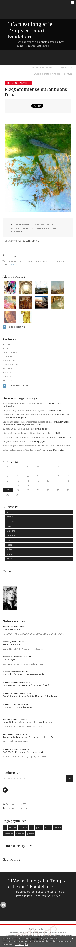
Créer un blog (33, 929)
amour (48, 827)
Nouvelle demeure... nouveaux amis (23, 674)
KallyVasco (55, 410)
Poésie (9, 544)
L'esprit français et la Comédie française (23, 410)
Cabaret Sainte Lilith (61, 437)
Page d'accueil (66, 67)
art (5, 827)
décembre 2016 (10, 352)
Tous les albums (16, 326)
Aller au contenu (10, 2)
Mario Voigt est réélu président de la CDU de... (26, 446)
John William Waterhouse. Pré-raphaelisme (28, 722)
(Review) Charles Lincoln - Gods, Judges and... (26, 433)
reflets (47, 228)
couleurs (23, 827)
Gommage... (9, 659)
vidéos (9, 558)
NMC (57, 433)
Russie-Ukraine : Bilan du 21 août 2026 (22, 403)
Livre (9, 526)
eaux (54, 228)
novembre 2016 (10, 356)
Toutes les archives (18, 385)
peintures (11, 535)
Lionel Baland (62, 446)
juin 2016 (7, 372)
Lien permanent (22, 224)
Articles (10, 516)
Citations (11, 521)
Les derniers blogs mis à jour (19, 932)
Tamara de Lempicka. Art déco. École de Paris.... (31, 737)
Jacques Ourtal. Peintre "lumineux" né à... (27, 685)
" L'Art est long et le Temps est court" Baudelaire (30, 30)
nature (57, 827)
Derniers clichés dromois (17, 707)
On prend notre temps (14, 441)
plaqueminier (36, 228)
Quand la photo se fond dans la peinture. (53, 73)
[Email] (5, 790)
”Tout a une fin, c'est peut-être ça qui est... (24, 437)
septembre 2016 (10, 364)
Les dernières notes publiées (38, 932)
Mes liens (11, 530)
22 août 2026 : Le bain (14, 429)
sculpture (11, 554)
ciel (31, 827)
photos (49, 224)
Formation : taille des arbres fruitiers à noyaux (27, 415)
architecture (12, 512)
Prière (9, 549)
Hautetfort (43, 929)
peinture (20, 833)
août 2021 (7, 344)
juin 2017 (7, 348)
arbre (25, 228)
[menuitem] (44, 67)
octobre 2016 (9, 360)
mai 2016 (7, 376)
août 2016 (7, 368)
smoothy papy (37, 441)
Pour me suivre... (12, 644)
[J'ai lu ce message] (72, 938)
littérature (8, 833)
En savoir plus (21, 944)
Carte (7, 571)
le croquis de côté (40, 429)
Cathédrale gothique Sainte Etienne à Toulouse (30, 696)
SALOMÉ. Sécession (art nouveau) (23, 752)
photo (19, 228)
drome (12, 827)
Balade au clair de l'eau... (43, 67)
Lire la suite (14, 263)
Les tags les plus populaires (57, 932)
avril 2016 (7, 380)
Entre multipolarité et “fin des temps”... (23, 450)
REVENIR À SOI (12, 629)
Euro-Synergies (56, 450)
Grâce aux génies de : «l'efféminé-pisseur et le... (27, 422)
